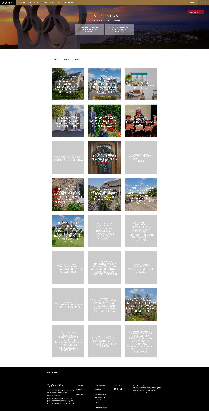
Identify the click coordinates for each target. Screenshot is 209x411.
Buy (20, 3)
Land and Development (101, 399)
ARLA (77, 392)
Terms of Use (50, 390)
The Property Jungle (55, 395)
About (58, 3)
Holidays (44, 3)
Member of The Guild (62, 392)
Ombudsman (79, 389)
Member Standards (51, 392)
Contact (70, 3)
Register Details (80, 394)
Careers (97, 405)
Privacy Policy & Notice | (60, 390)
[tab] (56, 59)
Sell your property (100, 397)
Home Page (98, 389)
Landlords (36, 3)
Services (51, 3)
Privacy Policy (138, 387)
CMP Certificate (69, 390)
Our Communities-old (100, 394)
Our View (97, 392)
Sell (24, 3)
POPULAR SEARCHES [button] (54, 372)
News (64, 3)
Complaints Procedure (101, 407)
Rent (29, 3)
